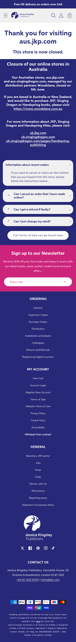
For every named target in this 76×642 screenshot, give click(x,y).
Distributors (38, 328)
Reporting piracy (38, 497)
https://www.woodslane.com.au (38, 109)
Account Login (38, 385)
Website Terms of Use (38, 406)
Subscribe (16, 281)
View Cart (38, 378)
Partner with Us (38, 483)
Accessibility (38, 427)
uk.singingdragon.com (38, 137)
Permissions (38, 490)
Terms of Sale (38, 399)
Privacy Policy (38, 413)
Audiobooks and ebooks (38, 335)
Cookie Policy (38, 420)
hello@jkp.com (50, 579)
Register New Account (38, 392)
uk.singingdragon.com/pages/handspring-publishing (38, 143)
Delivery (38, 307)
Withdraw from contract (38, 434)
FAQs (38, 476)
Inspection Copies (38, 314)
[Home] (22, 15)
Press (38, 469)
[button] (5, 15)
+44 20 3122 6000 (27, 579)
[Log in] (61, 15)
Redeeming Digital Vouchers (38, 356)
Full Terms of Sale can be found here (38, 235)
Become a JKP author (38, 455)
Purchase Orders (38, 321)
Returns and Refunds (38, 349)
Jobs (38, 462)
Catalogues (38, 342)
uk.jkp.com (38, 133)
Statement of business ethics (38, 504)
